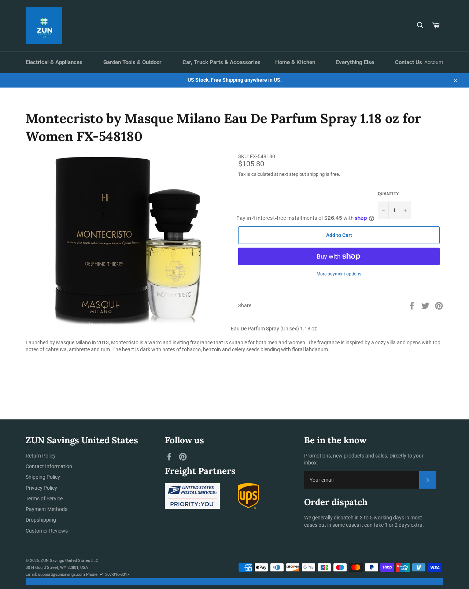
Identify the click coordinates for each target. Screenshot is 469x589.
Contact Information (49, 466)
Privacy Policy (41, 488)
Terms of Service (44, 498)
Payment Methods (46, 509)
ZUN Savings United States (65, 560)
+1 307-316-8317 (114, 574)
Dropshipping (41, 520)
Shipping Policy (43, 477)
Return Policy (41, 456)
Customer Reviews (47, 531)
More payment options (339, 274)
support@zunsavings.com (61, 574)
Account (433, 62)
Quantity (388, 193)
